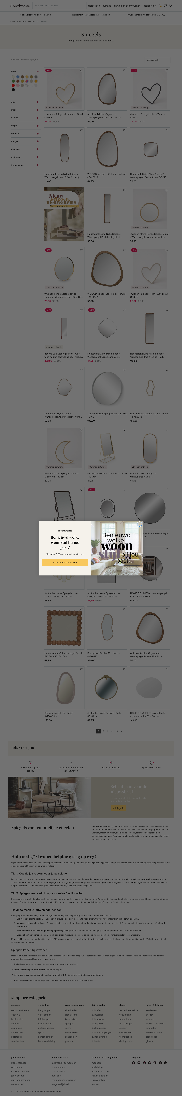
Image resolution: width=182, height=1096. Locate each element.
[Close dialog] (139, 524)
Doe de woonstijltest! (65, 562)
